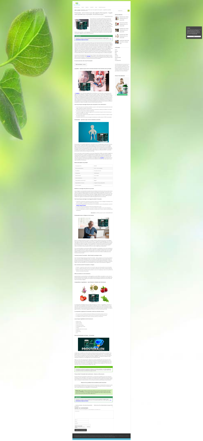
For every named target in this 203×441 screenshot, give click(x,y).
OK (194, 36)
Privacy (107, 435)
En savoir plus (194, 33)
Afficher (84, 64)
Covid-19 (112, 435)
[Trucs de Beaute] (76, 5)
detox (116, 54)
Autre (116, 49)
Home (76, 9)
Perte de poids (76, 7)
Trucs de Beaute (78, 439)
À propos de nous (102, 7)
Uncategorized (118, 60)
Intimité (91, 7)
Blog (96, 7)
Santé (83, 7)
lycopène (77, 93)
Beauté (87, 7)
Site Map (104, 435)
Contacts (99, 435)
